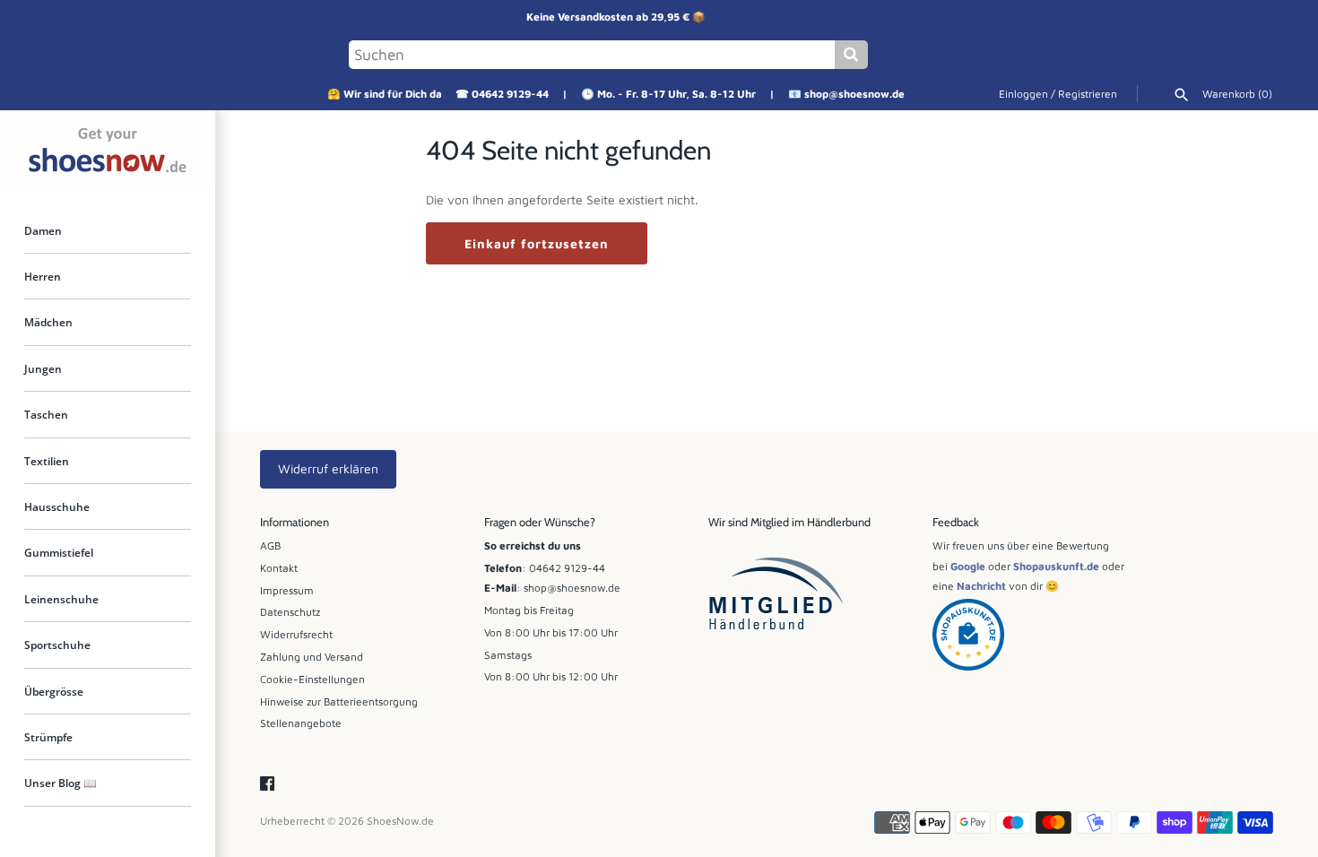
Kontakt (279, 568)
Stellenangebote (301, 723)
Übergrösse (53, 692)
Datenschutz (290, 612)
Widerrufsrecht (296, 634)
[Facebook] (267, 784)
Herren (42, 277)
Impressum (287, 590)
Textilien (46, 461)
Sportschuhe (57, 645)
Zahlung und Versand (311, 656)
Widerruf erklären (328, 468)
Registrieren (1087, 94)
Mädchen (48, 323)
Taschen (46, 415)
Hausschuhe (57, 507)
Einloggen (1023, 94)
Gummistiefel (58, 553)
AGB (270, 545)
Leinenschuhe (61, 600)
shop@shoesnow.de (854, 94)
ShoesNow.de (400, 821)
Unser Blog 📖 (60, 783)
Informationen (294, 522)
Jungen (43, 369)
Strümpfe (48, 738)
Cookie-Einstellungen (312, 679)
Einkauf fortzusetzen (536, 243)
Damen (43, 230)
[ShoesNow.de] (107, 150)
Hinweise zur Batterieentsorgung (339, 701)
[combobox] (592, 54)
